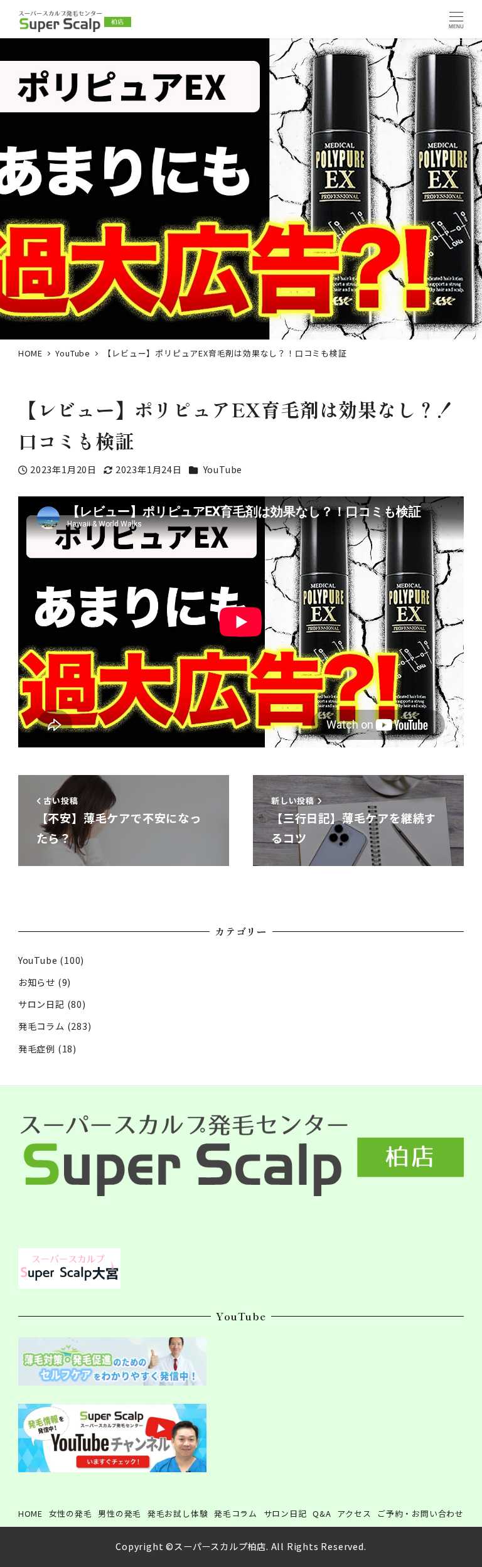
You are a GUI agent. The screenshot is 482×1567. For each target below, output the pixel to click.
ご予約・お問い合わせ (420, 1513)
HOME (30, 1513)
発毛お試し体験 (177, 1513)
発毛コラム (41, 1026)
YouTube (223, 469)
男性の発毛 (119, 1513)
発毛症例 (36, 1048)
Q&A (322, 1513)
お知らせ (36, 982)
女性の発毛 (70, 1513)
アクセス (354, 1513)
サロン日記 (41, 1004)
